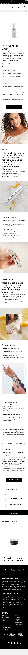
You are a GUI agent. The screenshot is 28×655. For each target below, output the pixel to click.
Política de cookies (7, 620)
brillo (4, 76)
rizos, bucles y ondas (9, 70)
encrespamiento (17, 73)
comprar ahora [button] (14, 107)
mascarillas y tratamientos (10, 79)
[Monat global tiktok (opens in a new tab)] (20, 643)
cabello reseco (7, 73)
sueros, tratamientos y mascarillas (13, 86)
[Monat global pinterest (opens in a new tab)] (17, 643)
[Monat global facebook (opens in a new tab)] (11, 643)
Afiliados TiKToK (5, 3)
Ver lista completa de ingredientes (14, 512)
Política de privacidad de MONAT (5, 617)
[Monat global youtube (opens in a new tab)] (14, 643)
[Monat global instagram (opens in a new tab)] (7, 643)
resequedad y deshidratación (11, 83)
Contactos (5, 629)
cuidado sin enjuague (15, 76)
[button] (24, 3)
